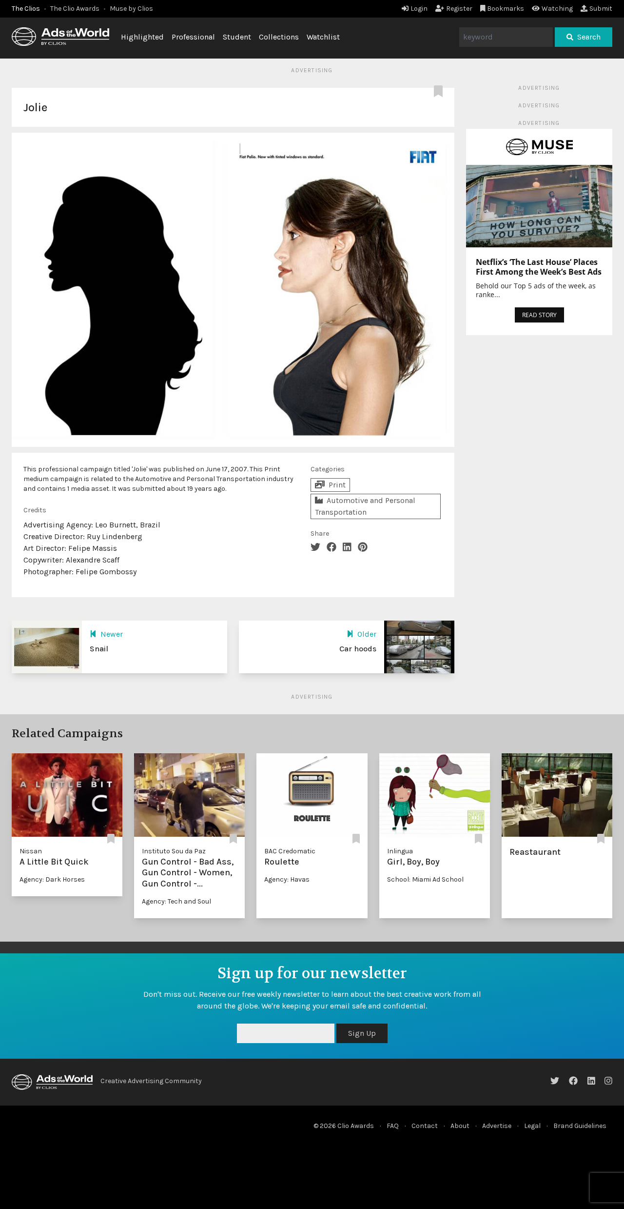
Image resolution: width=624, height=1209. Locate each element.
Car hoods (357, 648)
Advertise (496, 1126)
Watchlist (323, 36)
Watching (557, 8)
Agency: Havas (287, 879)
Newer (111, 634)
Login (419, 8)
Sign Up (362, 1033)
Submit (600, 8)
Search (589, 36)
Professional (193, 36)
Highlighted (142, 36)
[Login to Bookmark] (440, 92)
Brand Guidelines (579, 1126)
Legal (532, 1126)
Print (337, 484)
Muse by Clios (131, 8)
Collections (279, 36)
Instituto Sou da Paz (174, 851)
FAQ (393, 1126)
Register (459, 8)
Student (237, 36)
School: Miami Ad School (425, 879)
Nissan (31, 851)
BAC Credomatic (289, 851)
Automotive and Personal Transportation (365, 506)
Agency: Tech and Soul (176, 901)
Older (366, 634)
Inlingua (400, 851)
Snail (99, 648)
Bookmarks (505, 8)
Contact (424, 1126)
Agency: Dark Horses (52, 879)
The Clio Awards (74, 8)
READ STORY (539, 315)
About (459, 1126)
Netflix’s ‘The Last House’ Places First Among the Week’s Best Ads (539, 267)
